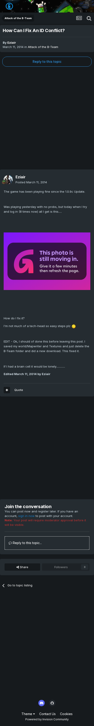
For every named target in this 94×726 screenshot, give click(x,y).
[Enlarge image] (47, 261)
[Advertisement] (47, 118)
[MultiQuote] (7, 390)
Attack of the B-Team (43, 47)
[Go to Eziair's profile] (8, 179)
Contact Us (47, 714)
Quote (18, 390)
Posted (31, 182)
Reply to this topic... (27, 543)
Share (23, 567)
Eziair (11, 42)
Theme (27, 714)
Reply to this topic (47, 61)
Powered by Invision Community (47, 719)
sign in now (26, 516)
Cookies (66, 714)
